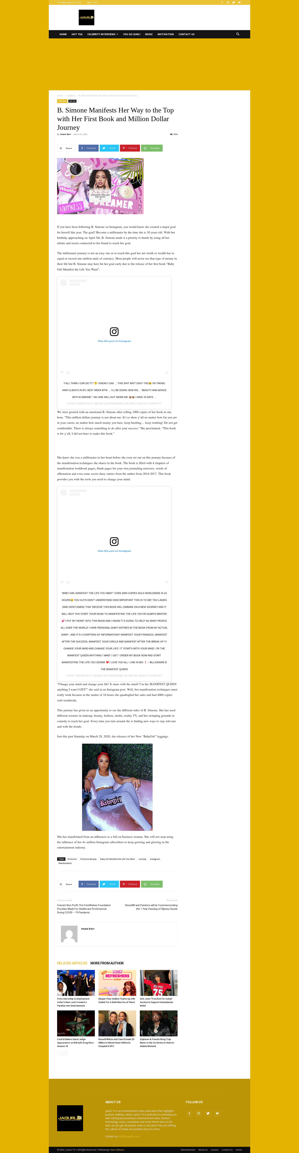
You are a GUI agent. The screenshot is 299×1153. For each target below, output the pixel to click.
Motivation (166, 34)
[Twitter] (233, 2)
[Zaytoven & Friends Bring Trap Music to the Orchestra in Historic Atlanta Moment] (159, 1023)
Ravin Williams (117, 1149)
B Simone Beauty (88, 859)
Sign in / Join (92, 2)
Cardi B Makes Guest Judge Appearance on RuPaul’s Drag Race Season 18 (75, 1042)
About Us (202, 1149)
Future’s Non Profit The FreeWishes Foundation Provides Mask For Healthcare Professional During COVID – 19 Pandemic (84, 909)
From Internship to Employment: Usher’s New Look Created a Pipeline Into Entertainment (73, 1002)
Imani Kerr (65, 134)
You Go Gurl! (131, 34)
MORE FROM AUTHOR (107, 963)
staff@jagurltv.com (129, 1136)
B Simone (72, 859)
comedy (142, 859)
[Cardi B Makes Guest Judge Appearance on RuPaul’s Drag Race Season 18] (76, 1023)
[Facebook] (222, 2)
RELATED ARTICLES (72, 963)
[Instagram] (227, 2)
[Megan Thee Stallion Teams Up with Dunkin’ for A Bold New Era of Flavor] (117, 983)
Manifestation (65, 863)
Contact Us (186, 34)
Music (149, 34)
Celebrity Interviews (101, 34)
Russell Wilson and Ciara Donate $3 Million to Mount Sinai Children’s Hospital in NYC (116, 1042)
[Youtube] (239, 2)
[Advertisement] (149, 64)
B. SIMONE (97, 403)
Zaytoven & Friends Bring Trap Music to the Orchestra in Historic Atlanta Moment (157, 1042)
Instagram (155, 859)
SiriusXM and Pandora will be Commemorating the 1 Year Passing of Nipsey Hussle (151, 907)
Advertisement (188, 1149)
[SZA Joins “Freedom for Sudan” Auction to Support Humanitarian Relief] (159, 983)
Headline (70, 95)
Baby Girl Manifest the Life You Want (117, 859)
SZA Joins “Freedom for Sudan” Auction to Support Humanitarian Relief (156, 1002)
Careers (215, 1149)
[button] (238, 34)
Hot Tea (77, 34)
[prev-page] (59, 1053)
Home (63, 34)
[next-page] (65, 1053)
